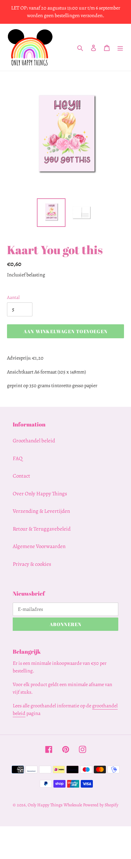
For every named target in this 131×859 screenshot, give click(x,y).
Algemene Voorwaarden (39, 546)
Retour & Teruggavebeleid (42, 528)
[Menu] (120, 47)
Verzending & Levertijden (41, 511)
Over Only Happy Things (40, 493)
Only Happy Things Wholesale (55, 805)
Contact (21, 475)
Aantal (13, 297)
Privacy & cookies (32, 564)
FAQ (18, 458)
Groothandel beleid (34, 440)
